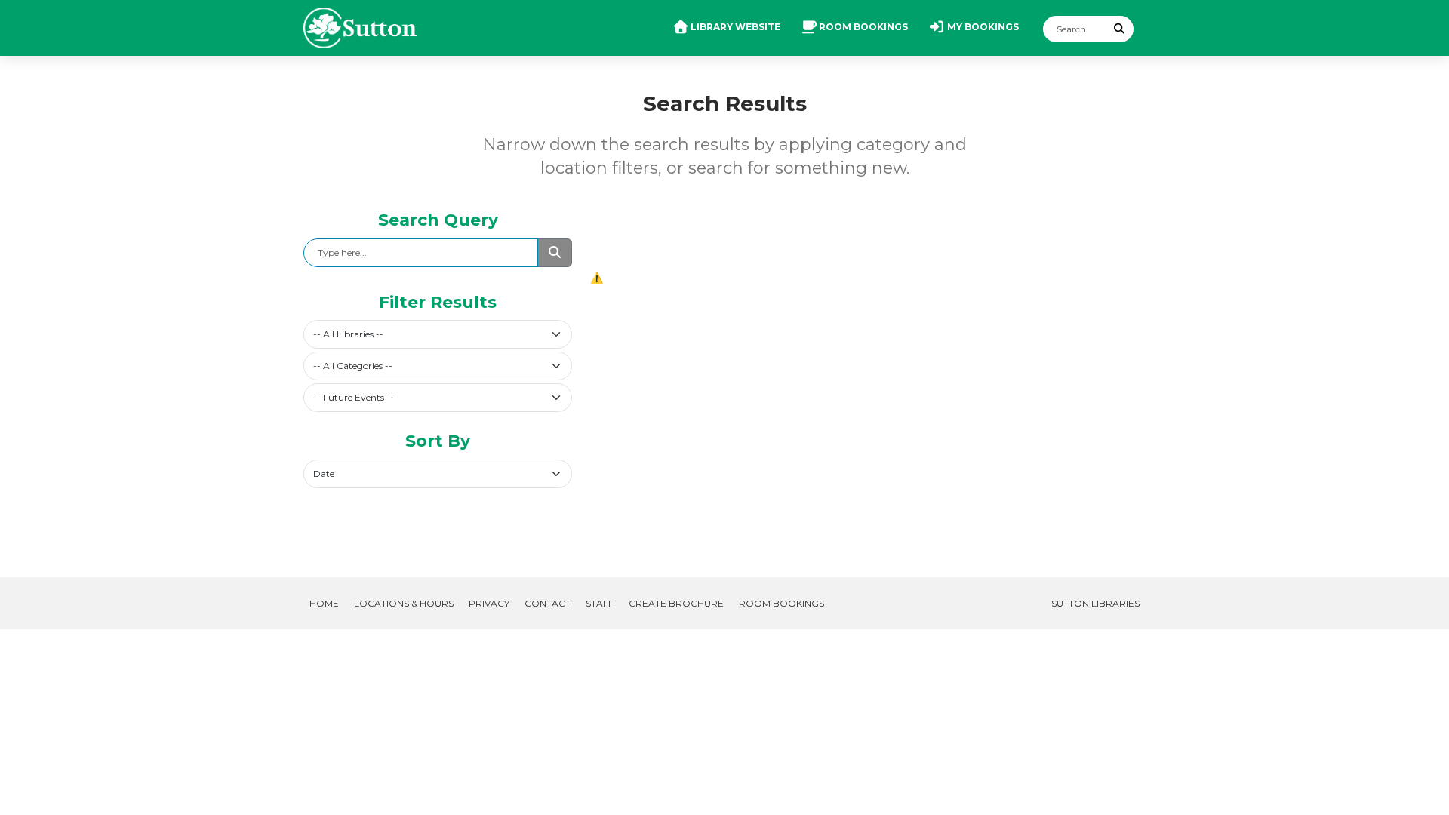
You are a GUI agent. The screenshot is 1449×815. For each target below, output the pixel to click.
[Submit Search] (1120, 29)
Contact (548, 603)
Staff (600, 603)
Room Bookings (781, 603)
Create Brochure (676, 603)
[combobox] (437, 334)
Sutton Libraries (1095, 603)
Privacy (489, 603)
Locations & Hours (404, 603)
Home (324, 603)
